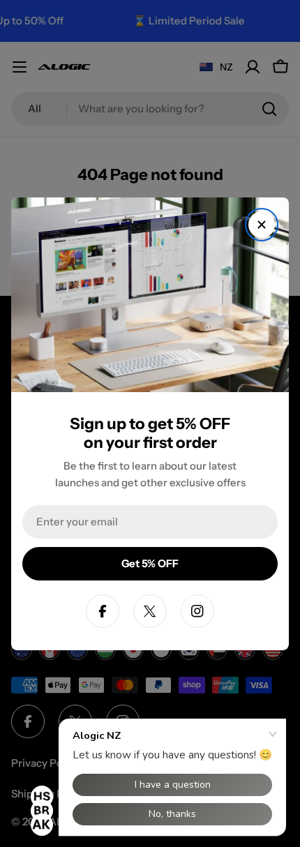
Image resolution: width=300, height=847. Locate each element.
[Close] (261, 224)
